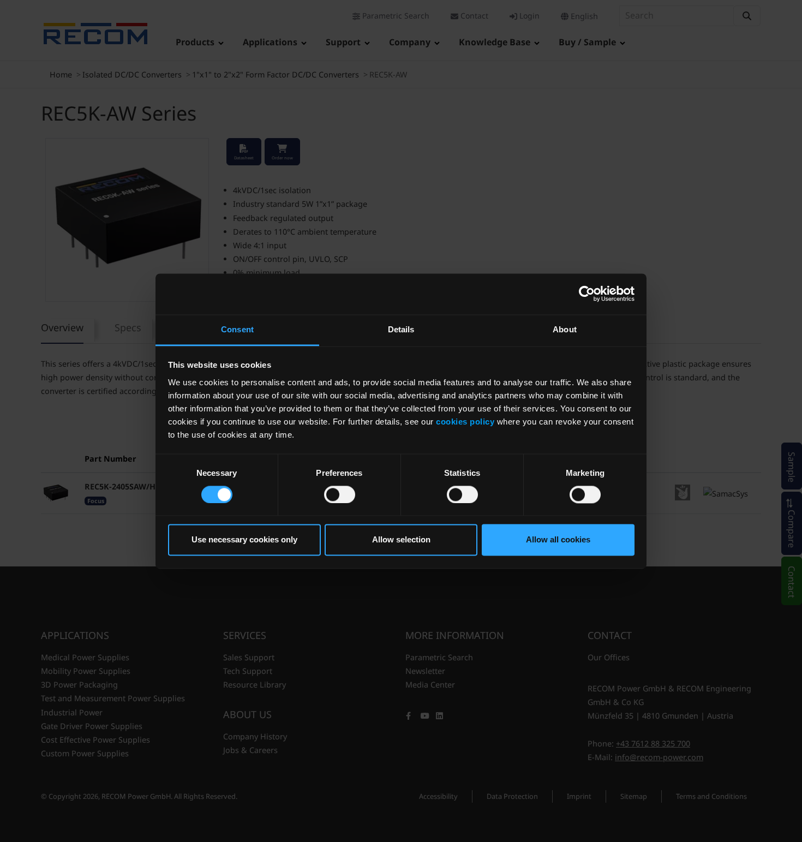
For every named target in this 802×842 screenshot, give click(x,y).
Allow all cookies (558, 540)
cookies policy (465, 421)
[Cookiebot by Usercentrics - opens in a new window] (587, 293)
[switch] (339, 494)
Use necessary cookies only (244, 540)
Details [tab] (401, 329)
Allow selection (401, 540)
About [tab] (565, 329)
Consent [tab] (237, 329)
